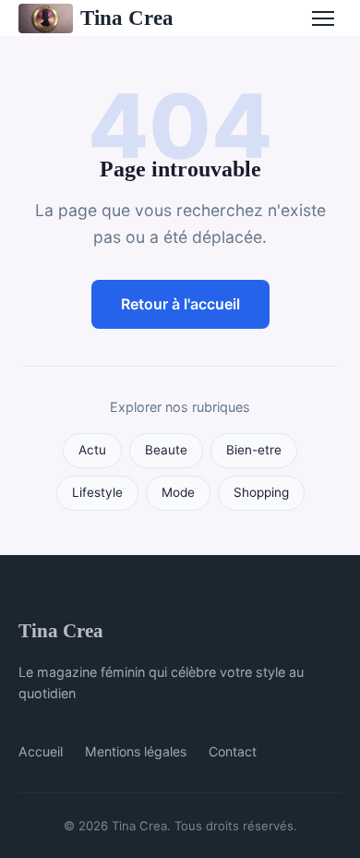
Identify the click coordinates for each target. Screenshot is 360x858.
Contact (233, 751)
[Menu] (323, 18)
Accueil (40, 751)
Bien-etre (254, 449)
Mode (178, 492)
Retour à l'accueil (180, 304)
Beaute (166, 449)
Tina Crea (127, 18)
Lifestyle (97, 492)
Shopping (261, 492)
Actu (92, 449)
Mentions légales (135, 751)
